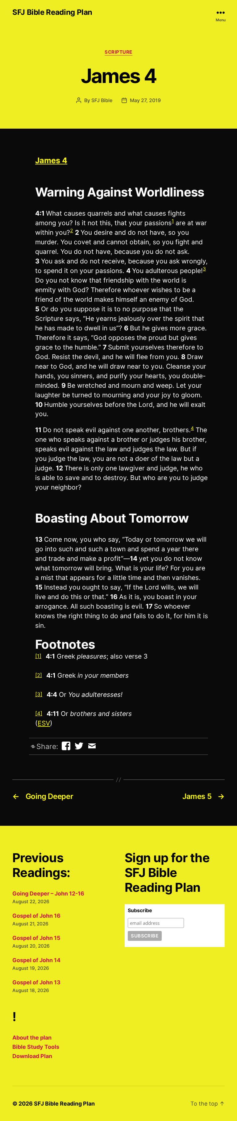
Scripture (118, 52)
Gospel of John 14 (36, 960)
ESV (44, 723)
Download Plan (32, 1056)
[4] (38, 713)
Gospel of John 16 (36, 915)
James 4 (51, 160)
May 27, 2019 (145, 100)
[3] (38, 694)
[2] (38, 675)
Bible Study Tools (35, 1047)
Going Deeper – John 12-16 (48, 893)
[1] (38, 656)
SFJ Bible (101, 100)
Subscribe (140, 910)
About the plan (32, 1037)
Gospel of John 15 (36, 938)
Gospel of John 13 (36, 982)
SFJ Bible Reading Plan (52, 12)
